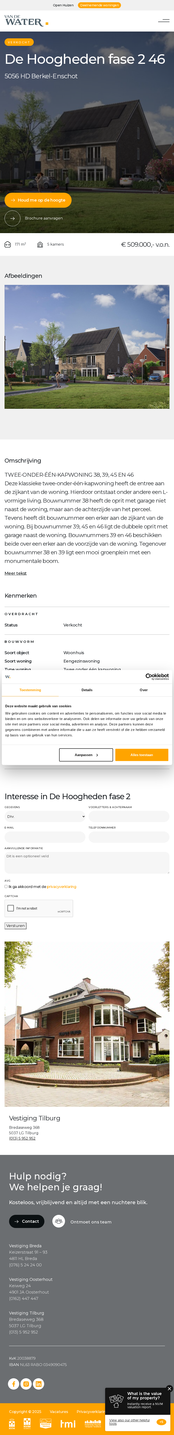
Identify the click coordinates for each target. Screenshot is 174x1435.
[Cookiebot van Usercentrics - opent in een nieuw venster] (149, 676)
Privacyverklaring (92, 1412)
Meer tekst (16, 573)
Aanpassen (83, 755)
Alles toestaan (141, 755)
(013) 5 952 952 (22, 1138)
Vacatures (59, 1412)
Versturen (15, 926)
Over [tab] (143, 690)
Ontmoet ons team (90, 1222)
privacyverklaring (61, 887)
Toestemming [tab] (30, 690)
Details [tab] (87, 690)
